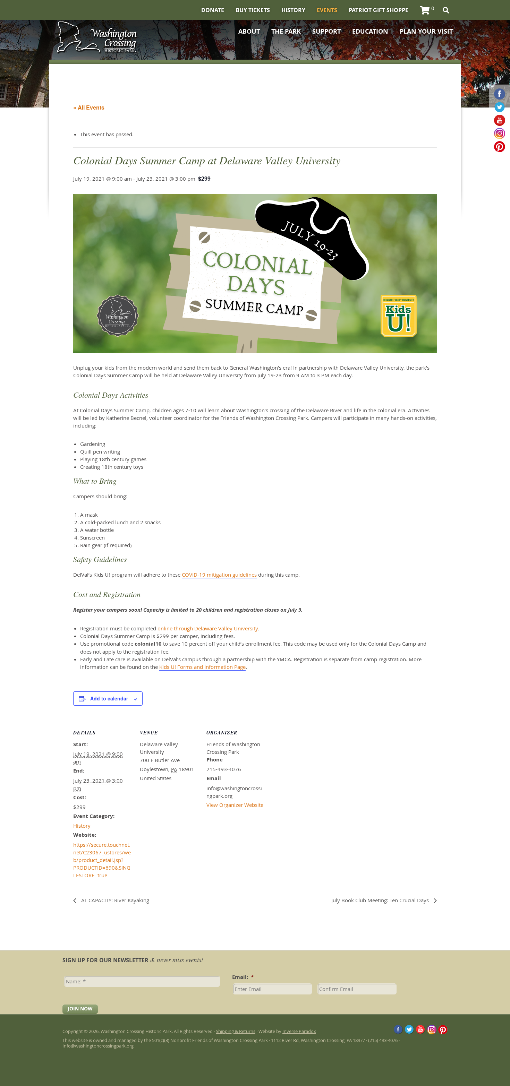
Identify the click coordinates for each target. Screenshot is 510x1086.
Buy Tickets (253, 10)
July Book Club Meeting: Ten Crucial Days (380, 900)
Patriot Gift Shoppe (378, 10)
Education (370, 31)
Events (327, 10)
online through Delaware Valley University (208, 628)
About (249, 31)
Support (326, 31)
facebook (499, 94)
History (293, 10)
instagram (499, 133)
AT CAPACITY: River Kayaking (114, 900)
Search (446, 10)
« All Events (88, 107)
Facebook (398, 1029)
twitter (499, 107)
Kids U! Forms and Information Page (202, 666)
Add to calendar (109, 698)
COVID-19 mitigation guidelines (219, 574)
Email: (243, 977)
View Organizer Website (234, 804)
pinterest (499, 146)
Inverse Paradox (299, 1031)
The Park (286, 31)
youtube (499, 120)
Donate (212, 10)
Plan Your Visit (426, 31)
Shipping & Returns (235, 1031)
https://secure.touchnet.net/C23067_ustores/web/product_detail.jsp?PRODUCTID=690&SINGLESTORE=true (102, 860)
